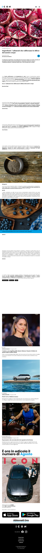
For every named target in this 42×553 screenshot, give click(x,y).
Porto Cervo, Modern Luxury (10, 397)
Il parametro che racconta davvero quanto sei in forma (17, 440)
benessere (12, 280)
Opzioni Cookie (21, 540)
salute (16, 280)
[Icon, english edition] (36, 7)
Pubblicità (21, 542)
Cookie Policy (21, 539)
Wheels (5, 393)
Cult (4, 347)
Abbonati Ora (21, 520)
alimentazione (5, 280)
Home (3, 48)
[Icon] (6, 7)
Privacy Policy (21, 537)
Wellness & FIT (7, 48)
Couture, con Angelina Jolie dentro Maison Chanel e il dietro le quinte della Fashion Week (19, 351)
